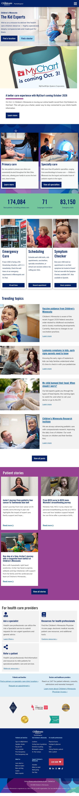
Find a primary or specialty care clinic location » (19, 681)
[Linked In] (53, 768)
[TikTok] (62, 768)
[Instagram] (56, 768)
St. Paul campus (36, 752)
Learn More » (9, 639)
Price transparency (20, 752)
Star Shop (34, 772)
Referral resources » (11, 668)
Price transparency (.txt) (21, 754)
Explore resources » (49, 639)
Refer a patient (53, 752)
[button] (75, 3)
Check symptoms (65, 285)
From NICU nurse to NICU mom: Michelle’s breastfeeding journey (57, 501)
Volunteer (34, 765)
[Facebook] (50, 768)
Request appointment (39, 285)
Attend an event (36, 767)
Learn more (9, 184)
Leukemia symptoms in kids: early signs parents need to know (58, 352)
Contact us (51, 781)
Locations (34, 741)
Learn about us (19, 763)
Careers (17, 771)
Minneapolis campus (37, 749)
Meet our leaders (19, 765)
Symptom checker (20, 744)
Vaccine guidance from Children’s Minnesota (58, 310)
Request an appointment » (19, 686)
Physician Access (53, 741)
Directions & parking (37, 747)
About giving (35, 770)
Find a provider (19, 749)
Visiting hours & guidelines (39, 744)
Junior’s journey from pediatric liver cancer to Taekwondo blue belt (18, 501)
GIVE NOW (54, 762)
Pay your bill (18, 747)
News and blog (19, 768)
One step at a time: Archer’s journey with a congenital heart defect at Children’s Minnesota (18, 558)
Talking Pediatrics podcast (56, 749)
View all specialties (52, 184)
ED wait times (13, 285)
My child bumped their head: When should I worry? (58, 384)
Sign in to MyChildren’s (21, 741)
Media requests (19, 773)
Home (26, 781)
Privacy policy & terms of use (38, 781)
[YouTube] (59, 768)
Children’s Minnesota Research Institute (57, 420)
